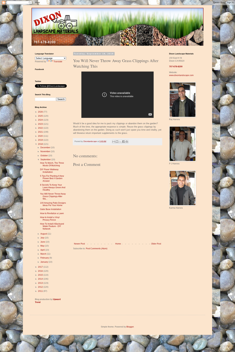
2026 (40, 112)
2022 (40, 128)
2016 (40, 271)
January (44, 262)
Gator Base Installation (50, 209)
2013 (40, 283)
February (44, 258)
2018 (40, 144)
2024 (40, 120)
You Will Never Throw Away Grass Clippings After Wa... (53, 196)
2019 (40, 140)
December (45, 147)
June (43, 242)
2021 (40, 132)
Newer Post (79, 244)
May (42, 246)
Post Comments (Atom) (96, 248)
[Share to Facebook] (123, 141)
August (43, 234)
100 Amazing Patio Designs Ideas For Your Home (53, 204)
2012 (40, 287)
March (43, 254)
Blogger (130, 327)
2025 (40, 116)
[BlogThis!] (117, 141)
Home (118, 244)
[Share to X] (120, 141)
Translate (58, 61)
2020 (40, 136)
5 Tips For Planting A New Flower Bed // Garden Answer (52, 178)
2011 (40, 291)
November (45, 151)
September (45, 159)
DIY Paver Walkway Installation (49, 170)
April (42, 250)
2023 (40, 124)
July (42, 238)
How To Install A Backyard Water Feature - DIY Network (52, 226)
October (44, 155)
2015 (40, 275)
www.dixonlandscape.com (181, 75)
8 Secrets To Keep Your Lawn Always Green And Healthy (52, 187)
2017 (40, 267)
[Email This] (113, 141)
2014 (40, 279)
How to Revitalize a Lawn (52, 213)
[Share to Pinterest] (127, 141)
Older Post (156, 244)
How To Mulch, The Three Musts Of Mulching (52, 164)
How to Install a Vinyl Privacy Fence (50, 218)
